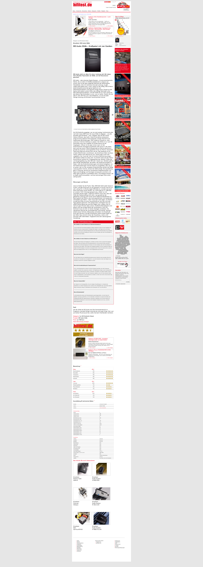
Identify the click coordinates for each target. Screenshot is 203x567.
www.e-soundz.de (103, 407)
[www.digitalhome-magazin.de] (117, 224)
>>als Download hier (119, 35)
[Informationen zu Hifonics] (128, 204)
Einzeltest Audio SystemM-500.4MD (96, 478)
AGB (116, 543)
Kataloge (79, 547)
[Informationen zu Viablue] (117, 215)
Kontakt (116, 546)
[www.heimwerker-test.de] (128, 224)
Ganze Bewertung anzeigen (81, 322)
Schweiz (118, 256)
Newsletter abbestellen (120, 283)
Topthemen (79, 550)
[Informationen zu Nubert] (123, 210)
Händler (99, 11)
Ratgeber (103, 11)
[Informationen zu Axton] (128, 196)
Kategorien (94, 11)
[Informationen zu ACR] (117, 196)
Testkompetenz (80, 543)
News (74, 11)
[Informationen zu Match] (123, 207)
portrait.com (98, 543)
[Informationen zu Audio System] (123, 196)
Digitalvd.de (98, 542)
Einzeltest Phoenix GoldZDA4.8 (77, 478)
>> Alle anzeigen (109, 25)
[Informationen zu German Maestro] (128, 201)
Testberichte (78, 11)
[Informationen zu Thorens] (128, 212)
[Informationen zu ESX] (117, 201)
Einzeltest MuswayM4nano (76, 503)
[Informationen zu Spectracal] (123, 212)
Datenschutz (117, 544)
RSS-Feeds (79, 548)
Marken (89, 11)
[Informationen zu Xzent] (123, 215)
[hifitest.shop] (122, 230)
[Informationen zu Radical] (117, 212)
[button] (113, 115)
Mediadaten (117, 541)
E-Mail (120, 44)
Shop (107, 11)
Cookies (117, 545)
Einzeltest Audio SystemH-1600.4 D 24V (97, 527)
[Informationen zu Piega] (128, 210)
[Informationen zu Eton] (123, 201)
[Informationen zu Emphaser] (128, 199)
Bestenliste (84, 11)
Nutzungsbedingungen (120, 547)
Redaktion (79, 544)
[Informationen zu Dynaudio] (123, 199)
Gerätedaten (79, 545)
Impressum (117, 540)
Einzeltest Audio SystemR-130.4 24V (96, 503)
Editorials (79, 551)
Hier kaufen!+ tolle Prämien (126, 9)
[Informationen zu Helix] (123, 204)
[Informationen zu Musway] (117, 210)
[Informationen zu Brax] (117, 199)
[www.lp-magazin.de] (117, 230)
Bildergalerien (80, 546)
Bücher (78, 541)
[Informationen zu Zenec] (128, 215)
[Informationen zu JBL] (117, 207)
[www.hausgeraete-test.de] (122, 224)
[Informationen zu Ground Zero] (117, 204)
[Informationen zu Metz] (128, 207)
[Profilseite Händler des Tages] (122, 267)
